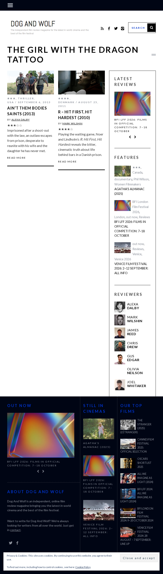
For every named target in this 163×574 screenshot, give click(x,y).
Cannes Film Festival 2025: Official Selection (137, 445)
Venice (137, 254)
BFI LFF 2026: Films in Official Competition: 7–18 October (131, 125)
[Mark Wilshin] (119, 320)
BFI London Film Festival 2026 (140, 207)
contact (15, 530)
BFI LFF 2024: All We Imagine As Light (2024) (136, 495)
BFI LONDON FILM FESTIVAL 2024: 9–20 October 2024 (136, 514)
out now (132, 217)
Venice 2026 (122, 259)
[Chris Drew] (119, 345)
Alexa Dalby (20, 119)
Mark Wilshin (72, 123)
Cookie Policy (83, 567)
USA (10, 102)
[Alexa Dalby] (119, 307)
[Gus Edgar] (119, 358)
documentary (123, 179)
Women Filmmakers (127, 184)
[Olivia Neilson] (119, 371)
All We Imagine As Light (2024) (145, 478)
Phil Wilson (141, 179)
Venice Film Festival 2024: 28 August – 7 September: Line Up (136, 536)
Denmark (66, 102)
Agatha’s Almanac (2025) (129, 191)
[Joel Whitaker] (119, 384)
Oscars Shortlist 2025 (144, 463)
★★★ (11, 98)
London (119, 217)
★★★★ (64, 98)
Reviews (144, 217)
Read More (16, 158)
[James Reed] (119, 333)
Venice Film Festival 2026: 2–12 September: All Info (131, 268)
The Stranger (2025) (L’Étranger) (135, 426)
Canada (137, 172)
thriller (26, 98)
